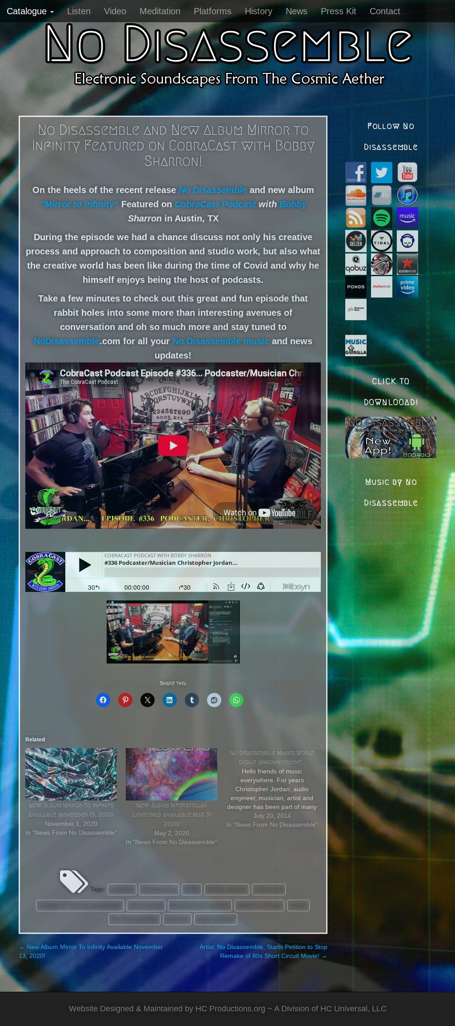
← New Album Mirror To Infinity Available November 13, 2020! (91, 951)
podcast (177, 918)
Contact (385, 11)
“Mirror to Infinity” (79, 204)
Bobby (293, 204)
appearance (159, 889)
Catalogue (28, 11)
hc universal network (200, 905)
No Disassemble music (220, 341)
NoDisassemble (67, 341)
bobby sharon (227, 889)
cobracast (269, 889)
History (258, 11)
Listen (79, 11)
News (296, 11)
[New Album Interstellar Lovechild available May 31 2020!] (171, 774)
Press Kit (338, 11)
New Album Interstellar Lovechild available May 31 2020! (171, 814)
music (298, 905)
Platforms (212, 11)
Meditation (160, 11)
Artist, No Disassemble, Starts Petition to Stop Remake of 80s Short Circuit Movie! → (263, 951)
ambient (122, 889)
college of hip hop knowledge (80, 905)
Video (115, 11)
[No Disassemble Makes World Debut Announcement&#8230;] (276, 788)
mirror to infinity (259, 905)
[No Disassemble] (227, 53)
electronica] (146, 905)
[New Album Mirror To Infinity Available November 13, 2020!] (71, 774)
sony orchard (215, 918)
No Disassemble (134, 918)
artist (192, 889)
